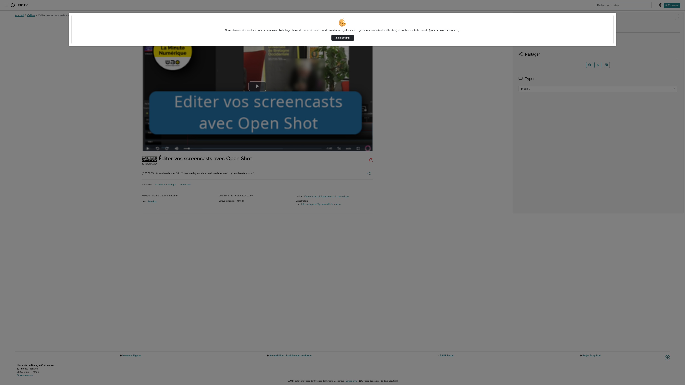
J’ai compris (343, 37)
